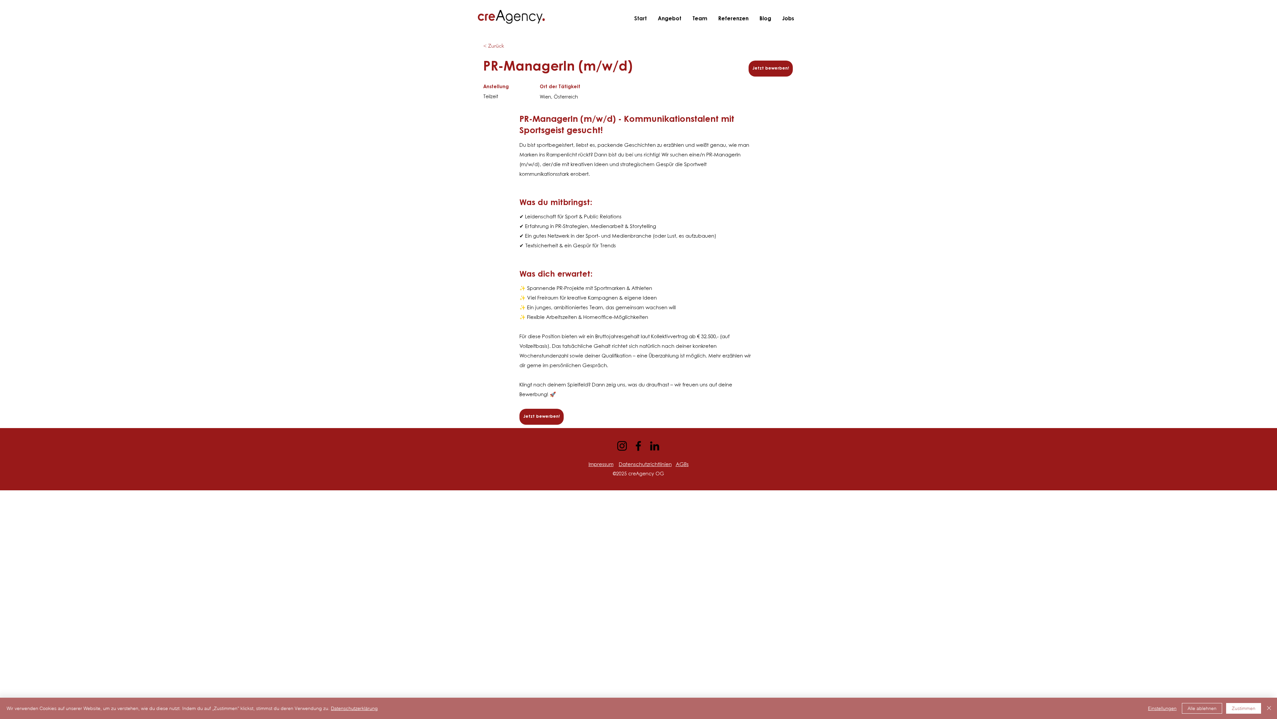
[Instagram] (622, 445)
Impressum (601, 464)
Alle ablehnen (1202, 708)
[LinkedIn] (654, 445)
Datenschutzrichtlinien (645, 464)
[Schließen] (1269, 708)
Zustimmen (1243, 708)
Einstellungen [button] (1162, 708)
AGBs (682, 464)
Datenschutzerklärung (354, 708)
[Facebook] (638, 445)
